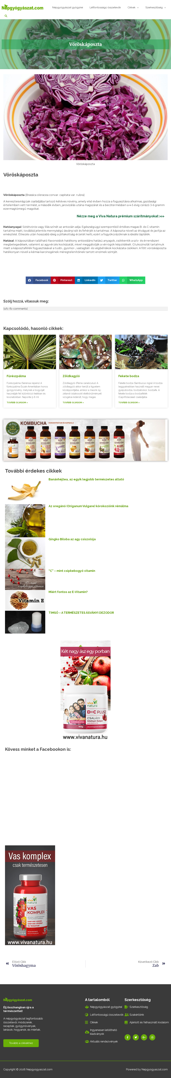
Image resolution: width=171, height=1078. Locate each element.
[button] (38, 280)
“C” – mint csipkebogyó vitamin (72, 571)
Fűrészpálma (16, 376)
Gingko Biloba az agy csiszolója (72, 539)
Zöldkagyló (71, 376)
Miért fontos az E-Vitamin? (68, 592)
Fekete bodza (128, 376)
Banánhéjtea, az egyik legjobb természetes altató (86, 479)
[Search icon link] (6, 16)
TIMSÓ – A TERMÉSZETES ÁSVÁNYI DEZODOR (81, 612)
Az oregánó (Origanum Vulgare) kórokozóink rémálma (88, 506)
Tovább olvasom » (17, 402)
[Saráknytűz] (30, 895)
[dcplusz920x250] (84, 439)
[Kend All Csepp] (85, 689)
